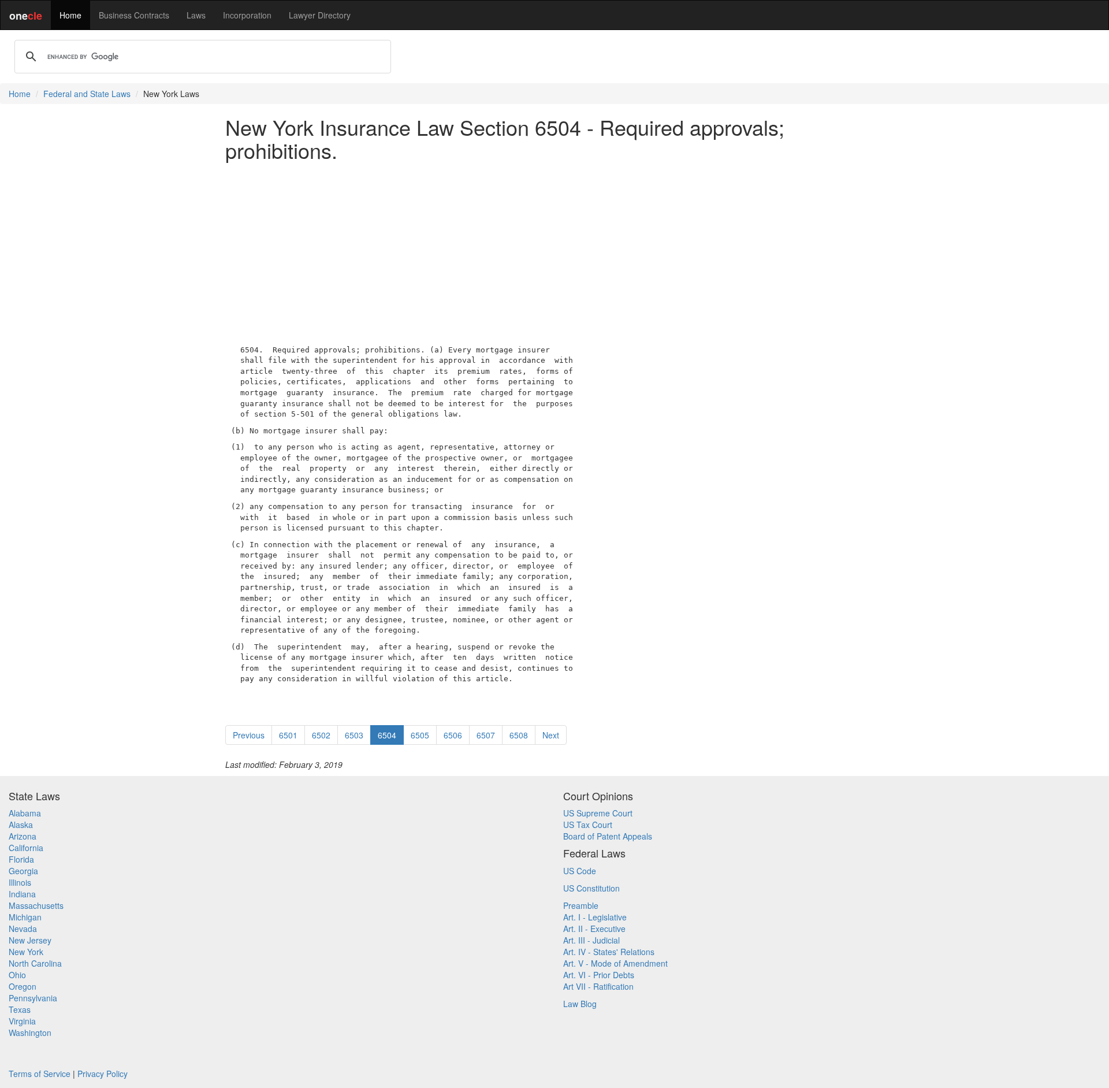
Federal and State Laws (87, 93)
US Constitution (591, 888)
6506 (453, 735)
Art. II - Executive (594, 928)
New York (26, 951)
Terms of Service (39, 1073)
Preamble (580, 905)
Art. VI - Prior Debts (598, 975)
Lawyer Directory (320, 15)
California (26, 847)
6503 (354, 735)
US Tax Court (587, 824)
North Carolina (35, 963)
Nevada (23, 928)
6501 (288, 735)
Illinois (20, 882)
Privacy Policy (102, 1073)
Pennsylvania (33, 998)
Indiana (22, 894)
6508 (518, 735)
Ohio (17, 975)
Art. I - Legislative (595, 917)
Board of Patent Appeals (607, 836)
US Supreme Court (597, 813)
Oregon (22, 986)
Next (550, 735)
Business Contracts (134, 15)
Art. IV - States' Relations (608, 951)
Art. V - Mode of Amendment (615, 963)
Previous (249, 735)
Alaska (21, 824)
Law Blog (580, 1003)
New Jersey (30, 940)
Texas (20, 1009)
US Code (579, 871)
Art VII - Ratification (598, 986)
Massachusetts (36, 905)
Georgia (23, 871)
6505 (420, 735)
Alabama (25, 813)
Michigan (25, 917)
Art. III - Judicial (591, 940)
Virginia (22, 1021)
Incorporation (247, 15)
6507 (486, 735)
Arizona (22, 836)
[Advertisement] (554, 250)
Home (70, 15)
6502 (321, 735)
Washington (30, 1032)
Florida (21, 859)
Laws (196, 15)
